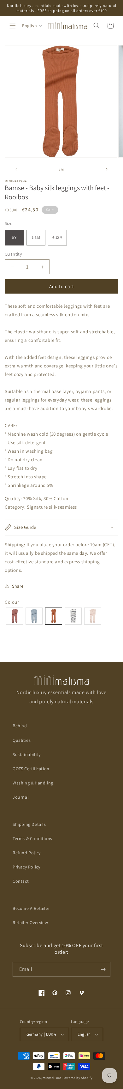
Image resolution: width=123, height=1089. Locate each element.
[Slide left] (16, 169)
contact (21, 881)
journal (21, 797)
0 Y (14, 237)
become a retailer (31, 908)
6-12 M (57, 237)
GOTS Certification (31, 768)
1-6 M (36, 237)
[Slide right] (107, 169)
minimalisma (52, 1078)
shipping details (29, 824)
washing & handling (33, 783)
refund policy (27, 853)
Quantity (13, 254)
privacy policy (26, 867)
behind (20, 726)
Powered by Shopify (77, 1078)
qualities (22, 740)
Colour (12, 602)
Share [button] (18, 586)
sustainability (26, 754)
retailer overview (30, 922)
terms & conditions (32, 838)
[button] (13, 26)
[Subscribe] (103, 969)
